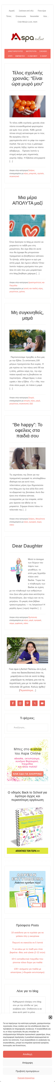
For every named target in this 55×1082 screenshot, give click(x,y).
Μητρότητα (40, 519)
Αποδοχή (27, 1054)
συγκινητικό (14, 176)
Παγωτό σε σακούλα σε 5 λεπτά (27, 942)
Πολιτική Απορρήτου (26, 1078)
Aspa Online (27, 36)
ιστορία (27, 401)
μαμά (38, 401)
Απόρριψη (27, 1062)
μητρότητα (13, 292)
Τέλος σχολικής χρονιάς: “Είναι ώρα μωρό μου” (27, 78)
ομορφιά (32, 522)
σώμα (39, 522)
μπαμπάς (33, 173)
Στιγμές (31, 398)
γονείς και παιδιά (31, 288)
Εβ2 (31, 404)
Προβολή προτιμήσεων (27, 1071)
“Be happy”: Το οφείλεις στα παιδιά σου (27, 430)
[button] (50, 1017)
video (11, 525)
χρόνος (22, 292)
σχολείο (40, 173)
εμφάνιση (19, 623)
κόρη (26, 173)
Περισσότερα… (27, 690)
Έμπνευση (32, 617)
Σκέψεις (31, 170)
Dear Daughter (27, 545)
